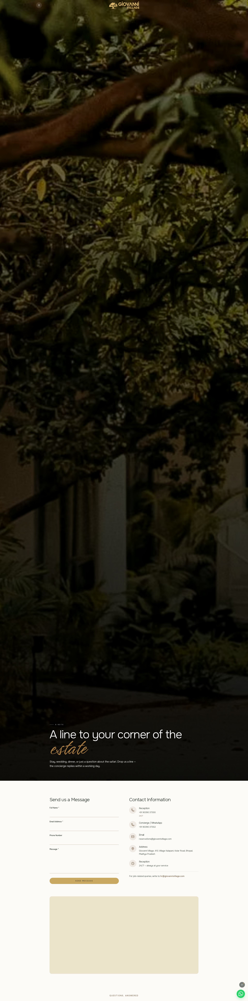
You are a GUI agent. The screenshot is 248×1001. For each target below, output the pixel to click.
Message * (54, 849)
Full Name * (54, 808)
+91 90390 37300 (147, 812)
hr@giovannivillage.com (172, 876)
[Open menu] (39, 5)
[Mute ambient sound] (242, 985)
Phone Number (56, 835)
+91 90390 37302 (147, 827)
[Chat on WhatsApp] (241, 994)
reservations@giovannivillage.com (155, 839)
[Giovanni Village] (124, 5)
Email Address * (56, 821)
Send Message (84, 881)
